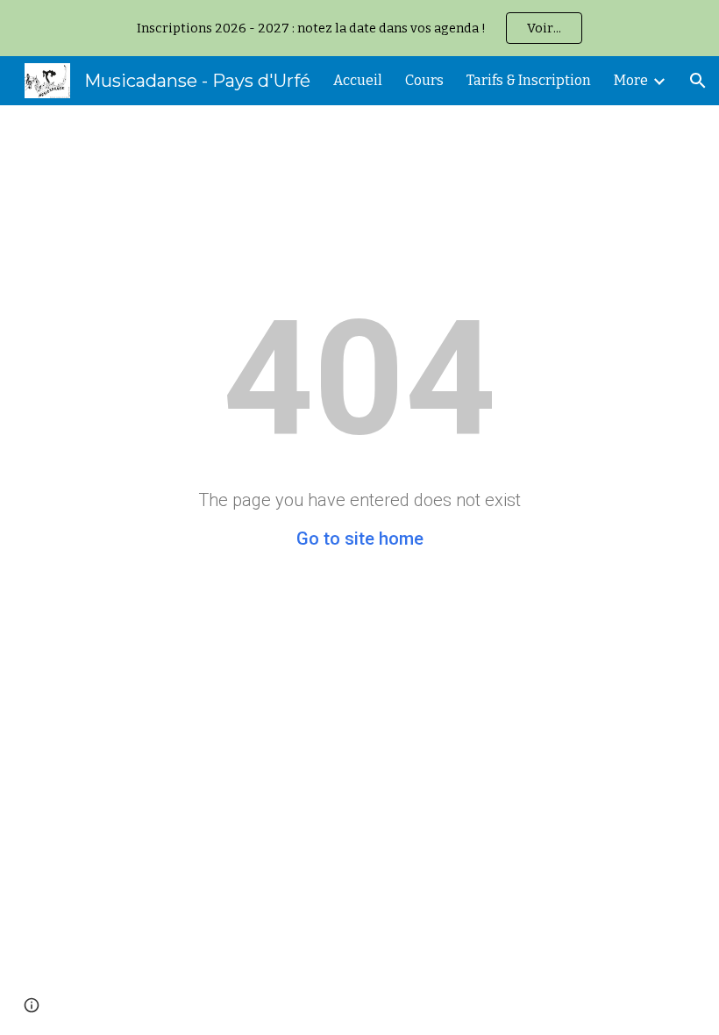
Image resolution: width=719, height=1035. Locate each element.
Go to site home (360, 538)
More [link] (631, 80)
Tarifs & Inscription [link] (528, 80)
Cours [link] (424, 80)
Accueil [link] (357, 80)
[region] (359, 28)
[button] (698, 81)
